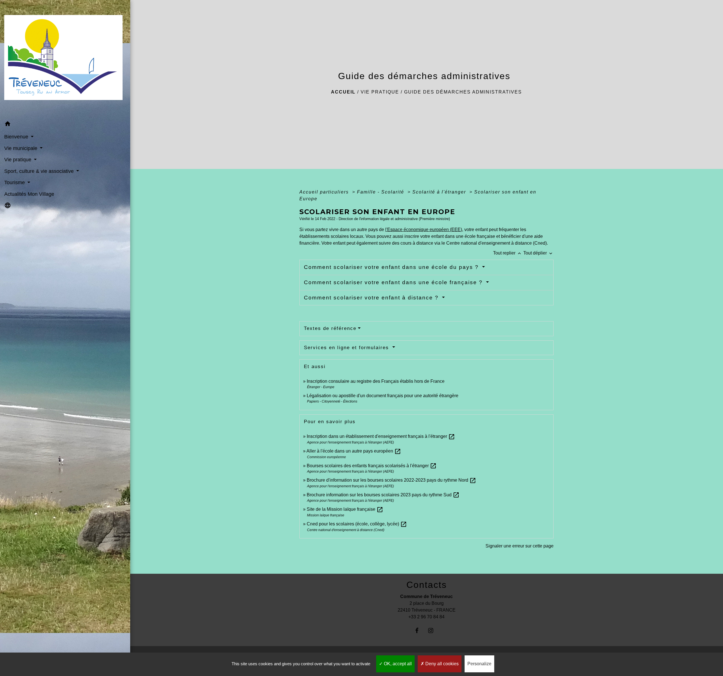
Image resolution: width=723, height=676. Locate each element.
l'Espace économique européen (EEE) (423, 229)
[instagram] (433, 630)
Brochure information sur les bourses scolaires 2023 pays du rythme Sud (383, 494)
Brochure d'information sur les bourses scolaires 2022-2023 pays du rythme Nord (391, 480)
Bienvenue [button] (17, 137)
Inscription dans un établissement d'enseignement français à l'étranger (381, 436)
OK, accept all (397, 663)
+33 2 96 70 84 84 (426, 616)
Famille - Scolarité (381, 192)
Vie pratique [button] (18, 159)
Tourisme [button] (15, 182)
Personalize (479, 663)
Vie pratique (380, 92)
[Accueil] (65, 59)
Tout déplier (538, 253)
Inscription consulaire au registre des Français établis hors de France (376, 381)
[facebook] (419, 630)
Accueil (343, 92)
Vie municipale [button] (21, 148)
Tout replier (507, 253)
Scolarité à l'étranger (440, 192)
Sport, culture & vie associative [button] (39, 171)
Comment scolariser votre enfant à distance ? (372, 298)
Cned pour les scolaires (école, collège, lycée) (357, 523)
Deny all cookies (441, 663)
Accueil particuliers (324, 192)
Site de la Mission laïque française (345, 509)
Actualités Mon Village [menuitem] (29, 194)
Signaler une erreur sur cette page (519, 546)
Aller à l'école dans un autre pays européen (353, 451)
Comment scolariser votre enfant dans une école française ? (394, 282)
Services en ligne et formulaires (347, 347)
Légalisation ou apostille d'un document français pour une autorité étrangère (382, 395)
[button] (65, 124)
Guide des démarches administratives (463, 92)
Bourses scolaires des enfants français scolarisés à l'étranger (372, 465)
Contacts (426, 585)
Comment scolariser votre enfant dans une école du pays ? (392, 267)
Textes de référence (330, 328)
